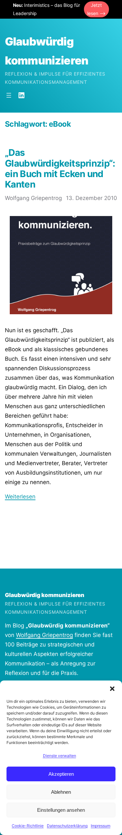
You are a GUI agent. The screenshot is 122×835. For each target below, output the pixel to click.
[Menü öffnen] (9, 95)
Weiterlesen (20, 496)
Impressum (100, 825)
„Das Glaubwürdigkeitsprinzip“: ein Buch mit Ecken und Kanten (60, 168)
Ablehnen (61, 792)
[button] (112, 688)
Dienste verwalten (59, 755)
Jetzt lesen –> (96, 9)
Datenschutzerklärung (67, 825)
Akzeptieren (61, 774)
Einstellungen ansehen (61, 810)
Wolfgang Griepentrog (44, 635)
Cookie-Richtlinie (28, 825)
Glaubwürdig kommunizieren (44, 595)
